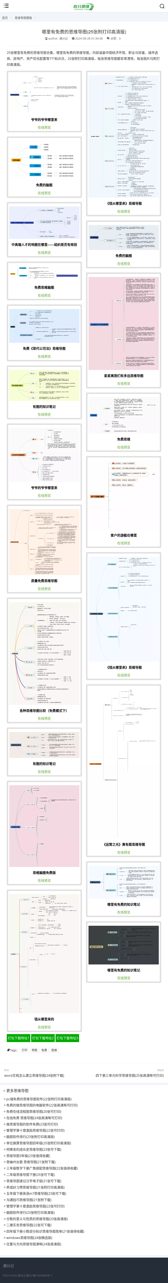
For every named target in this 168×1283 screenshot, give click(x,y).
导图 (34, 1050)
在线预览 (44, 127)
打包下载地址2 (43, 1038)
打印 (24, 1050)
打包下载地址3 (67, 1038)
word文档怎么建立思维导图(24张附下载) (34, 1075)
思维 (54, 1050)
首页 (5, 18)
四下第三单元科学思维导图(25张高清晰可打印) (130, 1075)
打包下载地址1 (18, 1038)
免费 (44, 1050)
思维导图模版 (23, 18)
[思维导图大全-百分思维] (84, 9)
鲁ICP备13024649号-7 (39, 1275)
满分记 (22, 1275)
